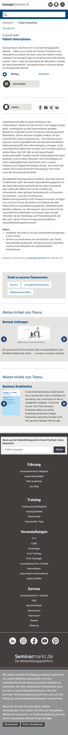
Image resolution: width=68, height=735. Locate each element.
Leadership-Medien (34, 476)
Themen (34, 620)
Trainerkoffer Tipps (34, 521)
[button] (21, 84)
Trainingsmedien (34, 511)
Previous (4, 339)
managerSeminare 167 (39, 258)
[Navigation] (63, 5)
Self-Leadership (34, 481)
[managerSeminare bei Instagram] (23, 640)
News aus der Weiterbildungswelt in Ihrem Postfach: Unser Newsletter (33, 442)
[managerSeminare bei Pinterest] (55, 640)
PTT (34, 538)
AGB (34, 600)
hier (49, 718)
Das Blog (34, 486)
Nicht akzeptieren (33, 724)
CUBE (34, 543)
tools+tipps (34, 548)
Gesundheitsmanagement (36, 285)
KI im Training (34, 553)
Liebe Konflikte (34, 578)
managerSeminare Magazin (34, 471)
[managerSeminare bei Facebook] (34, 640)
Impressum (34, 615)
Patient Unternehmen (27, 23)
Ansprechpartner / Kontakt (34, 595)
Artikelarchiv (8, 23)
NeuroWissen (34, 568)
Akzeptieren (11, 724)
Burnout (13, 285)
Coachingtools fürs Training (34, 563)
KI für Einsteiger (34, 558)
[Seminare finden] (34, 658)
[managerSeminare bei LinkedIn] (13, 640)
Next (64, 339)
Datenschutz (34, 610)
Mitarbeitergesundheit (20, 292)
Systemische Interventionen (34, 573)
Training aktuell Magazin (34, 506)
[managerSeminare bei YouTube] (45, 640)
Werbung (34, 625)
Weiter (59, 449)
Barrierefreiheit (34, 605)
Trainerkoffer (34, 516)
